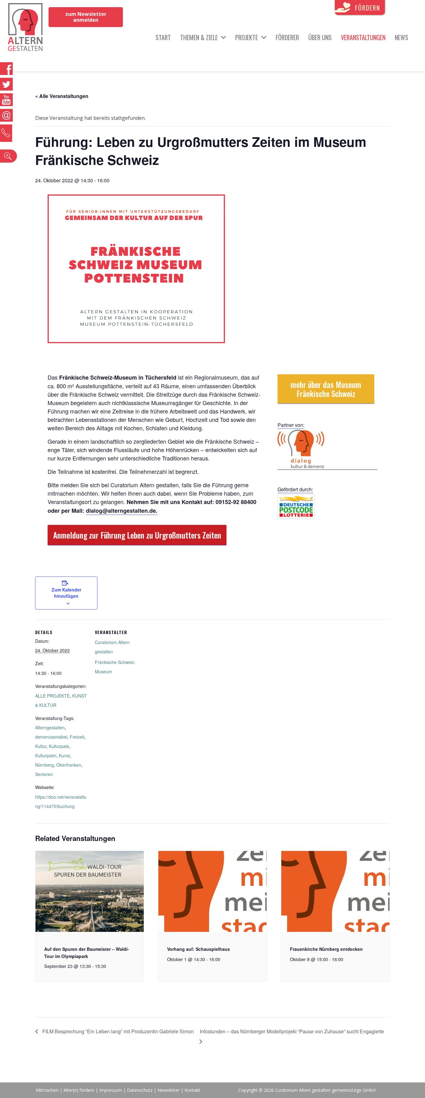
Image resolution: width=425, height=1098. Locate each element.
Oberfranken (68, 765)
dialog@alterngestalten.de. (121, 511)
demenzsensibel (51, 737)
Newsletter (169, 1090)
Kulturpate (59, 746)
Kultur (40, 746)
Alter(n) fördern (78, 1090)
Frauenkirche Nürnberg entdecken (326, 949)
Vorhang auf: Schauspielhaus (198, 949)
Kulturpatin (45, 755)
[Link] (25, 28)
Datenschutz (139, 1090)
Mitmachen (47, 1090)
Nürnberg (44, 765)
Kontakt (192, 1090)
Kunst (64, 755)
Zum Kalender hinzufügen (66, 592)
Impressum (110, 1090)
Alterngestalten (50, 727)
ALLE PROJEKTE (52, 696)
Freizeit (77, 737)
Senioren (44, 774)
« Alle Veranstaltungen (61, 96)
